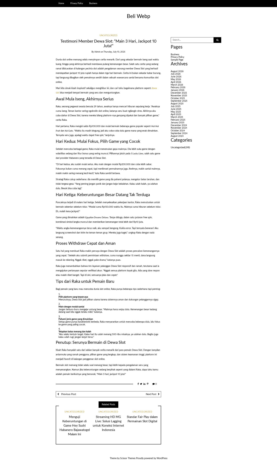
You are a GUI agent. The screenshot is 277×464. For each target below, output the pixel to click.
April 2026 (176, 82)
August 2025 (177, 104)
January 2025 (177, 123)
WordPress (162, 458)
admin (97, 52)
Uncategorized (108, 36)
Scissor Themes (127, 458)
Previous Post (68, 394)
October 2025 (178, 98)
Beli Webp (138, 16)
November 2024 (179, 128)
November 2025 (179, 96)
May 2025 (176, 112)
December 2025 (179, 93)
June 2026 (176, 77)
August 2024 (177, 136)
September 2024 (179, 133)
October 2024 (178, 131)
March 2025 (177, 117)
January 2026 (177, 90)
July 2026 (175, 74)
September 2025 (179, 101)
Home (61, 3)
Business (93, 3)
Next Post (151, 394)
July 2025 (175, 106)
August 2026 (177, 71)
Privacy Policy (76, 3)
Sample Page (177, 60)
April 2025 (176, 114)
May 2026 (176, 79)
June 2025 (176, 109)
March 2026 (177, 85)
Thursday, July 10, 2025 (114, 52)
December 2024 (179, 125)
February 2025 (178, 120)
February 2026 (178, 87)
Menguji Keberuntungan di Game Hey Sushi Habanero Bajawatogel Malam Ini (74, 426)
